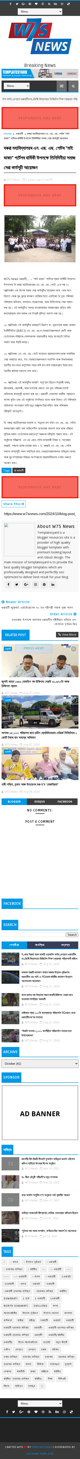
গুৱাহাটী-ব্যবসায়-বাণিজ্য (61, 1327)
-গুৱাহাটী (50, 1284)
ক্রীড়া (21, 1320)
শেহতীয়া (14, 945)
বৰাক (43, 1349)
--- (69, 1269)
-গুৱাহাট (36, 1284)
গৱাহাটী (44, 1320)
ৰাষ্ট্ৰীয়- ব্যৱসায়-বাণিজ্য (16, 1378)
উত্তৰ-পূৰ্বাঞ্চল (30, 1313)
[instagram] (62, 4)
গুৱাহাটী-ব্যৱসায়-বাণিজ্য (16, 1335)
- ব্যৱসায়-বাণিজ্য (13, 1269)
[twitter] (17, 4)
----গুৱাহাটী (20, 1276)
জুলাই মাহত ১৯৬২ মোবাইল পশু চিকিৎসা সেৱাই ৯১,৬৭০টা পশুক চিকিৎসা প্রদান (35, 684)
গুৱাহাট (57, 1320)
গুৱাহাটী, (49, 180)
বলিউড (55, 1349)
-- (43, 1269)
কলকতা (68, 1313)
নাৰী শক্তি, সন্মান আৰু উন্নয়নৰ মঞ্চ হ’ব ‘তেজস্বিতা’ (30, 784)
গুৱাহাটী (19, 134)
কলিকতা (8, 1320)
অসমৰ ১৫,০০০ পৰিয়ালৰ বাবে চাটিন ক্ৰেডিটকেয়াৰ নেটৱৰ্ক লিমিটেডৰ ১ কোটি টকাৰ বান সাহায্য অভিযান (39, 735)
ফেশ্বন (19, 1349)
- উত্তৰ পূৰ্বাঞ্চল (32, 1262)
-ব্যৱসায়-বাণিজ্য (44, 1291)
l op (26, 1298)
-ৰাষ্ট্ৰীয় (63, 1291)
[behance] (55, 4)
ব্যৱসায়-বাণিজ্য (12, 1364)
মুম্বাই (68, 1364)
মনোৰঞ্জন (55, 1364)
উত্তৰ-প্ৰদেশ (51, 1313)
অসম (55, 1306)
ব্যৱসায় (49, 1357)
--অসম (36, 1276)
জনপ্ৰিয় (39, 945)
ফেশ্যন (32, 1349)
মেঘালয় (7, 1371)
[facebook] (10, 4)
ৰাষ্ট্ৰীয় (57, 1371)
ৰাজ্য (33, 1371)
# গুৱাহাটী (19, 470)
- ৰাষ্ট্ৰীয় (32, 1269)
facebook (65, 801)
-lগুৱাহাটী (9, 1284)
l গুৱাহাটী (40, 1298)
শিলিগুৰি (62, 1378)
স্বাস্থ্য (31, 1386)
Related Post (15, 635)
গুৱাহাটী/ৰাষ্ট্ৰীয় (56, 1335)
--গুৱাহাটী (51, 1276)
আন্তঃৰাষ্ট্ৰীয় (10, 1313)
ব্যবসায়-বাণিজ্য (31, 1357)
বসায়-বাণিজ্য (10, 1357)
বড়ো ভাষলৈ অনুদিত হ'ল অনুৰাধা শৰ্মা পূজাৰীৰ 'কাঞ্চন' (46, 1195)
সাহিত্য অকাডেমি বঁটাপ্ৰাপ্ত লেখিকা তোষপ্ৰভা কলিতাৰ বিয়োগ (50, 1213)
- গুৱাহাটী (52, 1262)
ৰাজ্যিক (45, 1371)
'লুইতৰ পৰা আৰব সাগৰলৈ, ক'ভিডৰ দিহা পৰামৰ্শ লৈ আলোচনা (49, 1231)
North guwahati (16, 1306)
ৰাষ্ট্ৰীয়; (38, 1378)
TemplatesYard (42, 1447)
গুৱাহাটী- (38, 1327)
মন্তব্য (65, 945)
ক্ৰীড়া (32, 1320)
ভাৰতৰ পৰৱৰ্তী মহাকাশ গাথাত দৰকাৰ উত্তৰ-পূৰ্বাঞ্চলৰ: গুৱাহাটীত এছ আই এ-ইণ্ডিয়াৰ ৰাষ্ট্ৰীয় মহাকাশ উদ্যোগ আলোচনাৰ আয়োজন (47, 977)
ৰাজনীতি (21, 1371)
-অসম (23, 1284)
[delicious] (68, 4)
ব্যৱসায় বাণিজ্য (66, 1357)
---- (6, 1276)
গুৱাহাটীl (8, 1342)
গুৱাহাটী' (39, 1335)
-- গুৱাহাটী (56, 1269)
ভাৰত (29, 1364)
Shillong (40, 1306)
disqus (39, 801)
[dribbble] (42, 4)
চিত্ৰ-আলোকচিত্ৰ (28, 1342)
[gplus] (23, 4)
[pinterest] (30, 4)
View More (69, 635)
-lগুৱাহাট (66, 1276)
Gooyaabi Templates (40, 1453)
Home (8, 134)
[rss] (49, 4)
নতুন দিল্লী (62, 1342)
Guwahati (11, 1298)
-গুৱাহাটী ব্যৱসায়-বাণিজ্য (17, 1291)
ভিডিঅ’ (41, 1364)
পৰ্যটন (7, 1349)
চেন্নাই (46, 1342)
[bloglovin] (36, 4)
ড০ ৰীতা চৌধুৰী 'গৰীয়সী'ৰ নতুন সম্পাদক (40, 1177)
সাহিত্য (19, 1386)
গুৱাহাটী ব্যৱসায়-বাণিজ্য (16, 1327)
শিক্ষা (50, 1378)
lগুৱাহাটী (55, 1298)
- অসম (14, 1262)
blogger (14, 801)
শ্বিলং (7, 1386)
